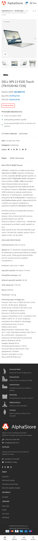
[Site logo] (12, 3)
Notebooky (19, 11)
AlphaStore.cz (7, 11)
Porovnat (24, 134)
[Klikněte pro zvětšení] (5, 54)
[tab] (4, 158)
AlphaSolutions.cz (23, 528)
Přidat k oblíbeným (10, 134)
